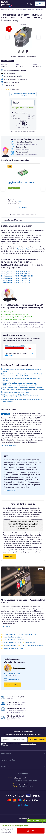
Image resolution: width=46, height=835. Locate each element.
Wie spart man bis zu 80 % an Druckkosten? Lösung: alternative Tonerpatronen (20, 396)
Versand (27, 126)
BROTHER (31, 9)
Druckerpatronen (21, 9)
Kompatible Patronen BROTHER (14, 640)
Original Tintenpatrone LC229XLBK (15, 346)
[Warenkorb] (31, 3)
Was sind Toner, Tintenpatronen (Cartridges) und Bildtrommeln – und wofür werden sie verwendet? (20, 384)
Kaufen (32, 830)
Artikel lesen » (5, 626)
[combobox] (23, 103)
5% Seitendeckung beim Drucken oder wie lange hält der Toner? (22, 370)
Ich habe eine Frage (12, 685)
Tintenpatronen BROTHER (12, 643)
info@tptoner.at (13, 679)
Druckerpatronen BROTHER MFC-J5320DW (15, 274)
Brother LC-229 (40, 9)
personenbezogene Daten (28, 744)
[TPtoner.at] (6, 4)
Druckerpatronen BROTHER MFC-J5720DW (15, 282)
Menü (41, 4)
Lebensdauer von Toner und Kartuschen (16, 392)
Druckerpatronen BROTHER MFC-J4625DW (15, 272)
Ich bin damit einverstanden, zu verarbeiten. (19, 744)
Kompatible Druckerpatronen (13, 637)
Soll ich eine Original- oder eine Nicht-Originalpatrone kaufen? (21, 379)
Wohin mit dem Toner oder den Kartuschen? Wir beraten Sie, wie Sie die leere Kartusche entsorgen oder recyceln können (23, 388)
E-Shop (12, 9)
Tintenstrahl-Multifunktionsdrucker (32, 645)
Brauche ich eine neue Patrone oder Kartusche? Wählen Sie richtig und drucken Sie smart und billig (23, 375)
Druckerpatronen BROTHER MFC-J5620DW (15, 278)
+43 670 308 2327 (14, 674)
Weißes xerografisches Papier (13, 648)
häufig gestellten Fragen (22, 249)
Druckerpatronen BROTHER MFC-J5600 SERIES (17, 276)
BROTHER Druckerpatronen (28, 634)
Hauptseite (4, 9)
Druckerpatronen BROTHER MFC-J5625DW (15, 280)
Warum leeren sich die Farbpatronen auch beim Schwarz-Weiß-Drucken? (22, 400)
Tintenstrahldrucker (10, 645)
